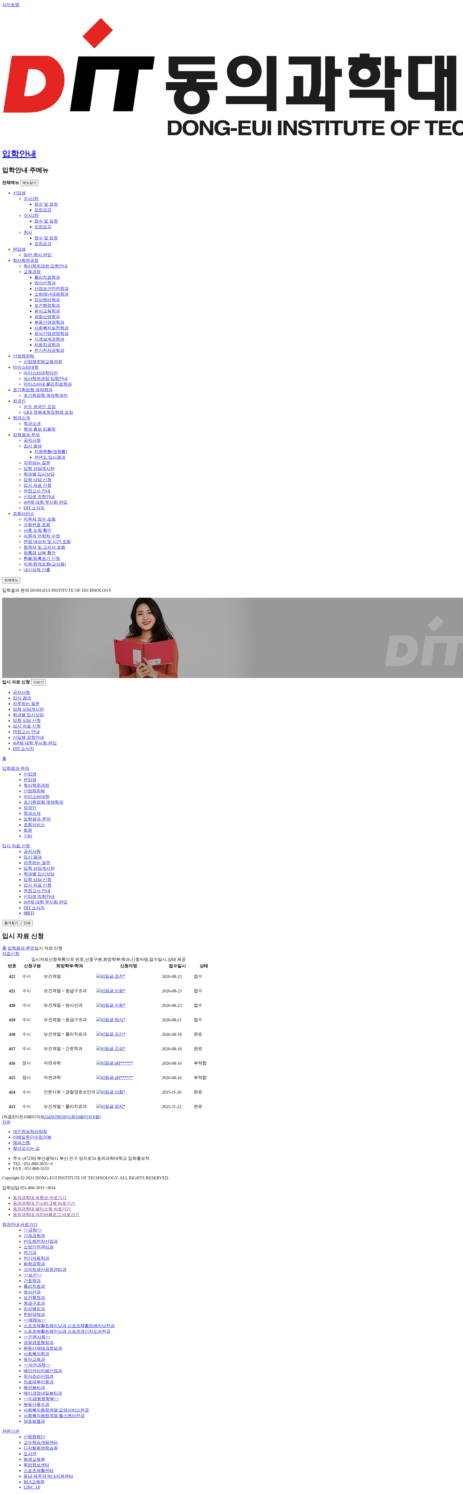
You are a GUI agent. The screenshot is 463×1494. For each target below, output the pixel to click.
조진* (119, 976)
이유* (119, 990)
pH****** (123, 1063)
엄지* (119, 1106)
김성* (119, 1048)
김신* (119, 1034)
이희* (119, 1092)
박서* (119, 1019)
